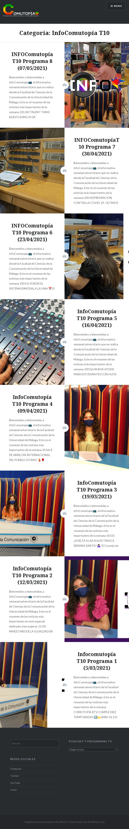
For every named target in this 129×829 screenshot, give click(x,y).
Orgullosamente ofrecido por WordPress (45, 821)
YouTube (15, 782)
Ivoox (13, 789)
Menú (118, 6)
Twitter (14, 775)
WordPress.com (96, 821)
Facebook (15, 768)
